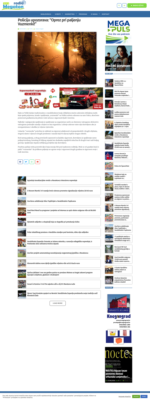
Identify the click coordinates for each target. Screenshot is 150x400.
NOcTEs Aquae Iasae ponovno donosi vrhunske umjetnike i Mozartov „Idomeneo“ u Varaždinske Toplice (122, 95)
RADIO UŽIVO (137, 5)
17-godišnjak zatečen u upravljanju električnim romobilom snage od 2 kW (122, 239)
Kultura (109, 366)
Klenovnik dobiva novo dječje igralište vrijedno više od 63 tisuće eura (53, 263)
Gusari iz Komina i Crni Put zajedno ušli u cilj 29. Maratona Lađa (51, 284)
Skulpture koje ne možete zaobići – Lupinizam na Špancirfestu (120, 177)
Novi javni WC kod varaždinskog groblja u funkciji (122, 249)
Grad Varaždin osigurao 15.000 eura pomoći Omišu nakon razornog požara (122, 260)
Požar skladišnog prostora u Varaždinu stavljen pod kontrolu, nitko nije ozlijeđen (57, 232)
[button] (20, 161)
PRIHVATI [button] (136, 396)
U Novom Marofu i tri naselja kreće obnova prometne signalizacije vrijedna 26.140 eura (60, 191)
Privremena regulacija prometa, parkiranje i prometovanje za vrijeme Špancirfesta (121, 219)
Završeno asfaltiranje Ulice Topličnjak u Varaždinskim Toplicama (51, 201)
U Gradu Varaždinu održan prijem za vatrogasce (120, 270)
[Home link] (14, 5)
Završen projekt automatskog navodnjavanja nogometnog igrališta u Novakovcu (57, 253)
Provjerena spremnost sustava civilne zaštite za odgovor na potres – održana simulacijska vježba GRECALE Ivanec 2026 (122, 200)
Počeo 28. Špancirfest (121, 166)
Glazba (108, 61)
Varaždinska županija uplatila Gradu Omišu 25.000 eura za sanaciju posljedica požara (122, 146)
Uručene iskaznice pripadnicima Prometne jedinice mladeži (122, 280)
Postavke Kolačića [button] (125, 396)
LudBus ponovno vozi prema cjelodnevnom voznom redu (121, 114)
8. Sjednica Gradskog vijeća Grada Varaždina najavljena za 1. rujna (122, 124)
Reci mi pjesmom (118, 66)
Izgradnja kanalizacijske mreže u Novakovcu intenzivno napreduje (52, 180)
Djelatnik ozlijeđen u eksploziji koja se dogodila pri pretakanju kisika (53, 222)
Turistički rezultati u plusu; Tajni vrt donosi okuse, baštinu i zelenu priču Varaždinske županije (122, 189)
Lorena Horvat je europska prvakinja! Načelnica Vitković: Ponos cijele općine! (121, 157)
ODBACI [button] (144, 396)
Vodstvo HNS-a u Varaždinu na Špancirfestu (120, 83)
